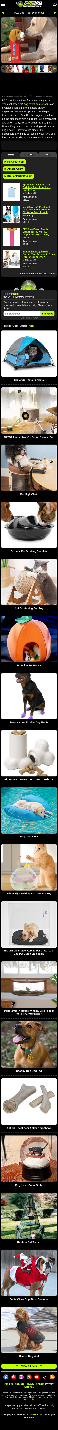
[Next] (54, 69)
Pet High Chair (29, 494)
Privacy (35, 318)
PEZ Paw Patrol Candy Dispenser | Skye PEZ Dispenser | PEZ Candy (36, 232)
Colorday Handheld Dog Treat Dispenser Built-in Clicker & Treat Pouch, (36, 210)
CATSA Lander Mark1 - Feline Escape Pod (29, 437)
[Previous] (3, 69)
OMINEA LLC (36, 1414)
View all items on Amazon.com (36, 273)
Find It (10, 155)
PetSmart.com (14, 162)
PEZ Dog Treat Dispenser (33, 104)
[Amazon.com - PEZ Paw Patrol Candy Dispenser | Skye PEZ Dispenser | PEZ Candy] (11, 237)
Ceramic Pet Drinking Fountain (29, 551)
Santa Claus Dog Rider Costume (29, 1299)
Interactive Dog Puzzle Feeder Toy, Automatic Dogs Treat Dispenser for (39, 254)
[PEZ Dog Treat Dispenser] (10, 69)
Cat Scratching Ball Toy (29, 608)
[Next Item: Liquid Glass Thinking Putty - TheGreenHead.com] (54, 12)
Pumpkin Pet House (29, 665)
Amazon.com (14, 169)
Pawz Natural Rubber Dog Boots (29, 722)
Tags (47, 155)
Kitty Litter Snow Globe (29, 1185)
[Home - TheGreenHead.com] (29, 4)
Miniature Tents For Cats (29, 380)
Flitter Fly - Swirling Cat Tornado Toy (29, 893)
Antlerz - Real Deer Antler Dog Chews (29, 1128)
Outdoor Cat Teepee (29, 1242)
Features (29, 155)
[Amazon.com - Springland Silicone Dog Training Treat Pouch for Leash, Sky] (11, 192)
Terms (27, 318)
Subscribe (47, 313)
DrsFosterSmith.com (18, 176)
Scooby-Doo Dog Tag (29, 1071)
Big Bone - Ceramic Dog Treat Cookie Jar (29, 779)
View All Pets (29, 1366)
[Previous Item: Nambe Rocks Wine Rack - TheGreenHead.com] (3, 12)
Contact (19, 1383)
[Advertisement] (29, 83)
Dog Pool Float (29, 836)
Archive (9, 1383)
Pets (31, 325)
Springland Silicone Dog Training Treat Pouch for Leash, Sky (37, 187)
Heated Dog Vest (29, 1356)
